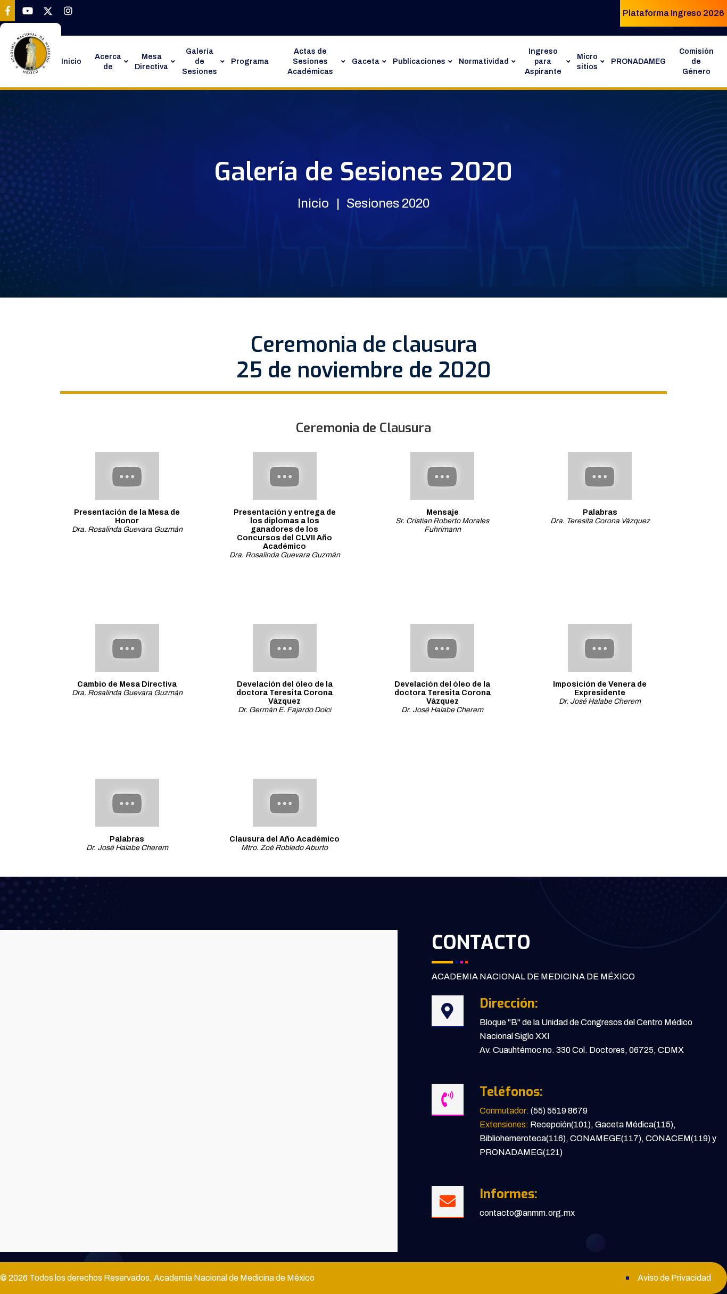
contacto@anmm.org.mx (527, 1212)
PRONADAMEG (638, 61)
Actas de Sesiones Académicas (310, 61)
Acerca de (108, 62)
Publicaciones (419, 61)
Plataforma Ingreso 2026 (673, 13)
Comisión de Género (696, 61)
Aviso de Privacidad (674, 1277)
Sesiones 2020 (387, 203)
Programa (250, 61)
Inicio (71, 61)
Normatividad (484, 61)
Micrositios (587, 62)
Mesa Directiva (151, 62)
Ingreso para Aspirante (543, 61)
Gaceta (365, 61)
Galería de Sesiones (199, 61)
